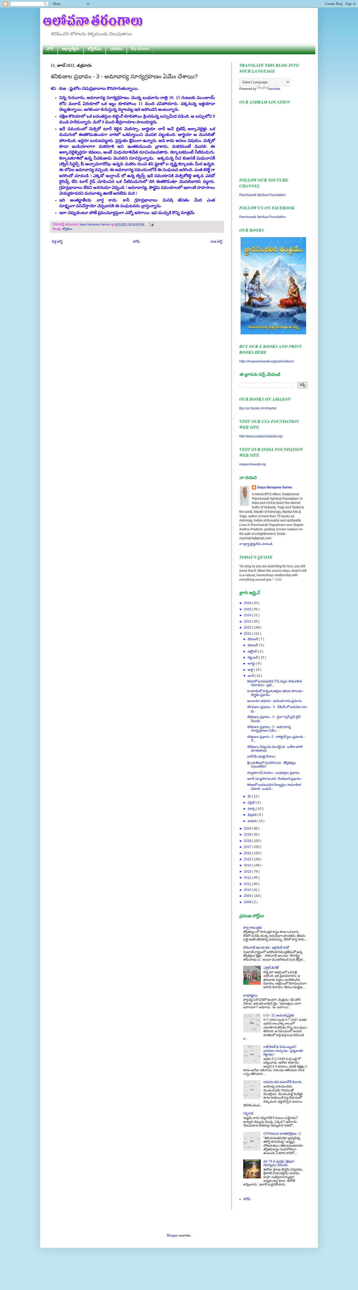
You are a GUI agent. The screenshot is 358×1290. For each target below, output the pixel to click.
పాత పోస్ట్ (216, 241)
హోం (50, 48)
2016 (248, 853)
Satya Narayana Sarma (94, 224)
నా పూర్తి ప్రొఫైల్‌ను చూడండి (256, 544)
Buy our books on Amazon (257, 408)
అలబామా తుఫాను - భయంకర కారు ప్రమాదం (274, 701)
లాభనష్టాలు (250, 995)
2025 (248, 609)
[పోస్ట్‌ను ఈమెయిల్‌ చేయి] (151, 224)
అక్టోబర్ (253, 651)
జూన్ (251, 676)
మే (250, 796)
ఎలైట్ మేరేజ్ (271, 968)
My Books (140, 48)
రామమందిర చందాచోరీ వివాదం (282, 1082)
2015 (248, 859)
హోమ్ (136, 241)
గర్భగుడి (248, 1113)
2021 (248, 633)
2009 (248, 896)
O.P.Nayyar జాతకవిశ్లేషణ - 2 (282, 1133)
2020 (248, 828)
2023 (248, 621)
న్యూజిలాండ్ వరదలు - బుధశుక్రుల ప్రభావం (273, 773)
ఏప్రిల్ (252, 802)
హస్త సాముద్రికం (252, 927)
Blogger (172, 1235)
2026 (248, 603)
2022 (248, 627)
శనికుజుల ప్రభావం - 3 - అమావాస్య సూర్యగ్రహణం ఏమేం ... (269, 728)
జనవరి (252, 821)
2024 (248, 615)
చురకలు (116, 48)
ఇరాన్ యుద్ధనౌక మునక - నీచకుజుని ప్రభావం (274, 779)
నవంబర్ (253, 645)
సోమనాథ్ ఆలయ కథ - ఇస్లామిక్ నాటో (266, 947)
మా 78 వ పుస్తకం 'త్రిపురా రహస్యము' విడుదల (278, 1163)
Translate (273, 89)
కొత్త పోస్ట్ (57, 241)
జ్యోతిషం (94, 48)
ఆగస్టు (252, 663)
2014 (248, 865)
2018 (248, 841)
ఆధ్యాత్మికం (70, 48)
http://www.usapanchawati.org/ (261, 436)
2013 (248, 871)
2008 (248, 902)
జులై (251, 670)
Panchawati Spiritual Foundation (262, 195)
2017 (248, 847)
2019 (248, 834)
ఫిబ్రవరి (252, 815)
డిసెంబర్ (253, 639)
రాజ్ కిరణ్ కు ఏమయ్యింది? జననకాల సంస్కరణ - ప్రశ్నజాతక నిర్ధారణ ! (283, 1050)
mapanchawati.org (252, 464)
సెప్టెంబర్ (253, 657)
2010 (248, 890)
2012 (248, 877)
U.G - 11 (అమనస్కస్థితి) (278, 1015)
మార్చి (252, 808)
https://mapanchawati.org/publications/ (266, 361)
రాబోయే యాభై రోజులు (261, 756)
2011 (248, 884)
